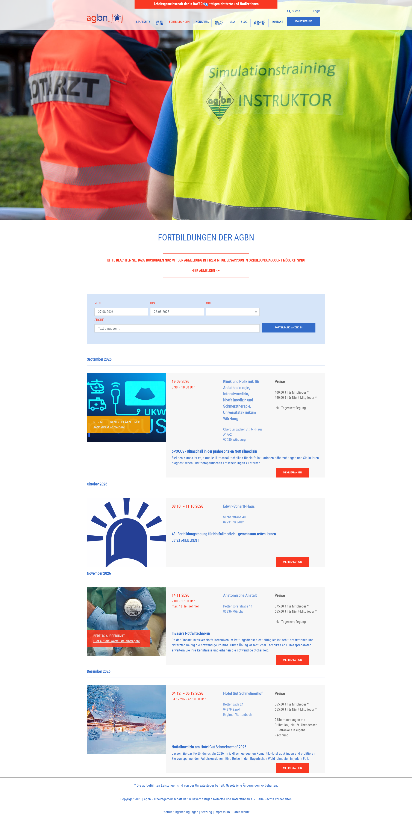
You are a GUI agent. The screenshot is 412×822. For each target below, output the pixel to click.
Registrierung (303, 21)
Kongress (202, 21)
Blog (244, 21)
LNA (232, 21)
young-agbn (219, 23)
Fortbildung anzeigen (289, 327)
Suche (99, 320)
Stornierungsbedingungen (180, 812)
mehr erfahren (292, 472)
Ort (209, 303)
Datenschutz (241, 812)
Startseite (143, 21)
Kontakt (277, 21)
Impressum (222, 812)
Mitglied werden (259, 23)
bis (152, 303)
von (97, 303)
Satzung (206, 812)
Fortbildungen (179, 21)
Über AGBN (159, 23)
